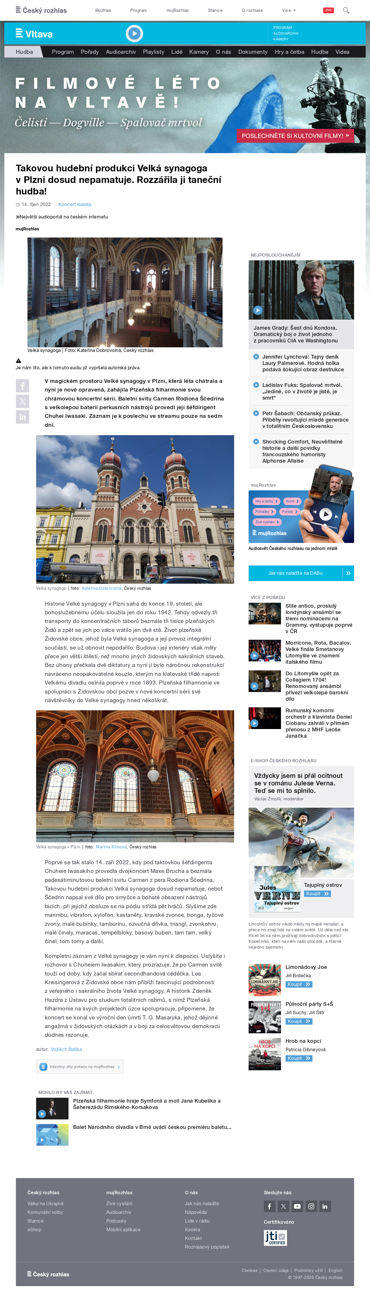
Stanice (215, 10)
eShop (34, 1229)
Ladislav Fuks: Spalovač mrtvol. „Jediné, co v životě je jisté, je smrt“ (302, 391)
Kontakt (193, 1238)
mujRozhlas (177, 10)
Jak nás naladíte (202, 1203)
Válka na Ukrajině (45, 1203)
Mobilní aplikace (123, 1229)
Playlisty (153, 52)
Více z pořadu (268, 597)
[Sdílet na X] (22, 401)
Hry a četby (264, 501)
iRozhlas (103, 10)
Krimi (290, 501)
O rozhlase (252, 10)
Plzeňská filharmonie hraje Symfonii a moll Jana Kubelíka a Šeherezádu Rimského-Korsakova (147, 1104)
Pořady (90, 52)
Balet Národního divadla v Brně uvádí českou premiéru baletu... (152, 1127)
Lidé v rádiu (197, 1221)
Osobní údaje (276, 1270)
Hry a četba (289, 52)
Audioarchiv (285, 33)
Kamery (280, 39)
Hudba (24, 52)
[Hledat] (346, 10)
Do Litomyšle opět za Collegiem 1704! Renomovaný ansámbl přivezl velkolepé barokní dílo (317, 686)
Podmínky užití (309, 1270)
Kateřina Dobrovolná (101, 588)
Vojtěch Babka (66, 1049)
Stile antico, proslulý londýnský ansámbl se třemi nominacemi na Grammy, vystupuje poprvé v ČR (319, 618)
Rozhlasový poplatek (207, 1247)
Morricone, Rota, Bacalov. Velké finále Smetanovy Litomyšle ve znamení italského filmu (318, 652)
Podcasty (116, 1221)
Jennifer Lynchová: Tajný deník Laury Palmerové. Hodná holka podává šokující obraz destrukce (303, 363)
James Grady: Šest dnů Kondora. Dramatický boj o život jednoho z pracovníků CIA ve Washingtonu (296, 334)
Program (138, 10)
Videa (343, 52)
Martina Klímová (111, 847)
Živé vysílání (265, 522)
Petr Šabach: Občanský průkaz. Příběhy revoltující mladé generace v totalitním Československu (305, 419)
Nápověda (196, 1212)
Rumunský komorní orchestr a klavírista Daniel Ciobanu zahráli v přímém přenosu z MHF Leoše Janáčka (319, 723)
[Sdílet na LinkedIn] (22, 417)
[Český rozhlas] (41, 10)
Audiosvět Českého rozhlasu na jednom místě (293, 548)
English (336, 1270)
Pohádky (262, 512)
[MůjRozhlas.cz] (27, 229)
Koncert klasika (74, 204)
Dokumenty (253, 52)
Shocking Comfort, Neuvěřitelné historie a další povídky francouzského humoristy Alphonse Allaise (302, 451)
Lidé (176, 52)
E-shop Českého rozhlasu (284, 760)
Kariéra (192, 1229)
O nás (223, 52)
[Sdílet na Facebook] (22, 385)
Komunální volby (45, 1212)
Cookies (250, 1270)
